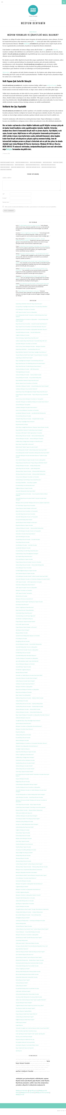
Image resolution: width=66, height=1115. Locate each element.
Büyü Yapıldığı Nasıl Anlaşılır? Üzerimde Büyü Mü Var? (29, 360)
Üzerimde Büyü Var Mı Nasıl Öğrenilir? (25, 616)
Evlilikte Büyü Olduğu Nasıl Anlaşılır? (25, 757)
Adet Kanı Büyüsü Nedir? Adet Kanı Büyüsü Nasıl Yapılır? (30, 951)
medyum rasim (5, 167)
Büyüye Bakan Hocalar (22, 633)
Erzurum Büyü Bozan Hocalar (23, 416)
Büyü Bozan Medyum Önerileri (24, 692)
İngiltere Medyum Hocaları (22, 335)
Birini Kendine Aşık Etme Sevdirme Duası (26, 1031)
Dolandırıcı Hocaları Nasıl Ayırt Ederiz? (25, 534)
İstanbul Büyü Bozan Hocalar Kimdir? (25, 763)
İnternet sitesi (6, 202)
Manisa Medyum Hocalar (22, 740)
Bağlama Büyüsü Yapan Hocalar (24, 488)
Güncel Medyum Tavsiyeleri (23, 404)
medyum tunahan (6, 169)
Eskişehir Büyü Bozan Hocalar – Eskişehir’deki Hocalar (30, 419)
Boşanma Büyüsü (20, 732)
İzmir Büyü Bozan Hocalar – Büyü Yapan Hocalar (28, 804)
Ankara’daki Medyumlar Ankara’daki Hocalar (27, 994)
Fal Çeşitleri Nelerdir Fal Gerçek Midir (25, 1042)
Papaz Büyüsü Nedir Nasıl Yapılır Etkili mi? (26, 1014)
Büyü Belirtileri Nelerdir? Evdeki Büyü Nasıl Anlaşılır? (29, 430)
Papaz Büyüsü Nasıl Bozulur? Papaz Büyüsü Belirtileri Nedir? (31, 463)
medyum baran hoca (22, 162)
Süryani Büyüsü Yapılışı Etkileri (24, 1011)
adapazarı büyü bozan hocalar (38, 1065)
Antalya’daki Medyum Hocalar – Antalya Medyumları (29, 912)
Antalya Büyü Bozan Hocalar (23, 855)
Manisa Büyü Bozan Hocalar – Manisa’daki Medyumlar (30, 436)
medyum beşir (47, 162)
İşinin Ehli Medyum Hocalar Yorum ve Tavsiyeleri (28, 531)
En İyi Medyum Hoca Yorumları (24, 568)
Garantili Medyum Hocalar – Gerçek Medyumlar (28, 332)
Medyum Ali (20, 1094)
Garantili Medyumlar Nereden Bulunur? (26, 655)
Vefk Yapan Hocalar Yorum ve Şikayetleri (26, 312)
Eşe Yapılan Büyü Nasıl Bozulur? (24, 556)
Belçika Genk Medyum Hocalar (24, 838)
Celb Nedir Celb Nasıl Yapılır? (23, 991)
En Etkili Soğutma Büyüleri (22, 892)
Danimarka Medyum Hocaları (23, 881)
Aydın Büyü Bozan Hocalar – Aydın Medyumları (28, 468)
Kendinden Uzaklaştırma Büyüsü (24, 618)
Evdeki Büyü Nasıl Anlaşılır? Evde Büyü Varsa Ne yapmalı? (34, 246)
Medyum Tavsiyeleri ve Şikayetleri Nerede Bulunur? (29, 884)
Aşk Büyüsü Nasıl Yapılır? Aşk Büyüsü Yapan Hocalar (29, 601)
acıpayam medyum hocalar (33, 1059)
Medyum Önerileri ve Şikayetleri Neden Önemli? (28, 895)
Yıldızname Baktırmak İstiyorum (24, 813)
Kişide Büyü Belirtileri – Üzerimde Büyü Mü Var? (28, 349)
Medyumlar (33, 32)
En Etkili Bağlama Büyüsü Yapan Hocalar (29, 225)
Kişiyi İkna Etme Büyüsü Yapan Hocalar (26, 752)
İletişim (9, 149)
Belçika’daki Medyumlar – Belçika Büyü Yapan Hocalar (30, 960)
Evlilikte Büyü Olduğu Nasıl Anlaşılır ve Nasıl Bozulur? (29, 441)
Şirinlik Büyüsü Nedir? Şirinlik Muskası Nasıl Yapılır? (29, 937)
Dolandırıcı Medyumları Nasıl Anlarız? (25, 585)
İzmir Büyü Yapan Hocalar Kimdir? (24, 771)
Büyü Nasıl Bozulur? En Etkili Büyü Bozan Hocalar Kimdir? (30, 363)
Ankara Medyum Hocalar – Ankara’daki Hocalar (28, 709)
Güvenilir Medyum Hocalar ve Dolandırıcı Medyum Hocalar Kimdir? (33, 579)
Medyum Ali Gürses (27, 1092)
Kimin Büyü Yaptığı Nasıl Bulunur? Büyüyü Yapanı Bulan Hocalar (32, 427)
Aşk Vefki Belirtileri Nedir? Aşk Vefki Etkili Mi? (27, 661)
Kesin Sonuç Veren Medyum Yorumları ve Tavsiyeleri (29, 399)
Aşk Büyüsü (19, 1051)
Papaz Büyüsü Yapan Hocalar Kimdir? (25, 621)
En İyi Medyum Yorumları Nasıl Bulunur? (26, 878)
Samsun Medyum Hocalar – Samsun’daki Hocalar (28, 375)
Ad (4, 194)
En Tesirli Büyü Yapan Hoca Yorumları (25, 505)
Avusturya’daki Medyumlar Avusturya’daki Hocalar (29, 997)
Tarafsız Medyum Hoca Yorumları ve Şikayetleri (28, 787)
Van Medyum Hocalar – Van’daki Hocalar (26, 545)
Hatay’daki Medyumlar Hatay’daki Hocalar (27, 977)
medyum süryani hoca (49, 167)
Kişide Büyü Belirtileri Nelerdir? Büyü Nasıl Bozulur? (29, 304)
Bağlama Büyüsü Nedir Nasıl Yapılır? (25, 1019)
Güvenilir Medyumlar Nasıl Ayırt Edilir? (25, 491)
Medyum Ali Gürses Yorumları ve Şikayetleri (27, 934)
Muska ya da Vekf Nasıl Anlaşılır (24, 1036)
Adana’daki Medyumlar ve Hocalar (25, 901)
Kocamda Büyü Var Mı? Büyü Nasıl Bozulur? (27, 551)
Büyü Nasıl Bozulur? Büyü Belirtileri (25, 610)
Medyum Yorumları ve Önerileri (24, 590)
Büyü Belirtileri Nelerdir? (22, 949)
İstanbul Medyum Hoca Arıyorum (24, 844)
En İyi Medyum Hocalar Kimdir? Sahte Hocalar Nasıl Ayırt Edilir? (32, 576)
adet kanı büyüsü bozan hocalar (38, 1069)
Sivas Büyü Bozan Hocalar (22, 542)
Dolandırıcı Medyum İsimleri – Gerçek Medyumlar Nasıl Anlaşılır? (32, 386)
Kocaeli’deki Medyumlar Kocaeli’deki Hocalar (27, 988)
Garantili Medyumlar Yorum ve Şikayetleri (26, 647)
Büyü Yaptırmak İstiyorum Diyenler (25, 1048)
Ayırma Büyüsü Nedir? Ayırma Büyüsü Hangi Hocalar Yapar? (31, 875)
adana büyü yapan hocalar (27, 1067)
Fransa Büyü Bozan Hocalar (23, 835)
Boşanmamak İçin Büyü (22, 424)
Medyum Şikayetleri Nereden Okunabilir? (26, 872)
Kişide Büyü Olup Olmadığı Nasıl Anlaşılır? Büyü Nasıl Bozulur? (32, 392)
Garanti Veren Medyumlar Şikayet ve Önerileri (28, 635)
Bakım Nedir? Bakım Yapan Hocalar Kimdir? (27, 447)
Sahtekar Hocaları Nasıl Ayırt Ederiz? (25, 684)
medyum (26, 44)
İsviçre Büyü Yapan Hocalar (23, 833)
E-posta (5, 198)
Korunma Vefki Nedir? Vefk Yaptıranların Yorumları (29, 433)
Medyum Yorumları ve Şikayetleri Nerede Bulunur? (29, 726)
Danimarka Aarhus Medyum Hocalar (25, 760)
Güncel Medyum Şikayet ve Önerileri (25, 664)
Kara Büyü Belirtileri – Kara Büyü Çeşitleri (26, 482)
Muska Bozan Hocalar (21, 596)
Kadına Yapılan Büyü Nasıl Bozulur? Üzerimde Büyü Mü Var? (31, 341)
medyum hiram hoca (7, 164)
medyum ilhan (37, 1067)
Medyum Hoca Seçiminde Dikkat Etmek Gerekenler (29, 869)
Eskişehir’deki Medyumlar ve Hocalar (25, 898)
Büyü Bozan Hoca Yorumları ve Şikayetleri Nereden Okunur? (31, 329)
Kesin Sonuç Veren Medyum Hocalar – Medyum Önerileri (30, 346)
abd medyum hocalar (45, 1059)
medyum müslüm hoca (48, 164)
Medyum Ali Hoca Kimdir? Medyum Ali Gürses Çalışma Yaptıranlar (33, 502)
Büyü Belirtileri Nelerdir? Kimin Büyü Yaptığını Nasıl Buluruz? (31, 352)
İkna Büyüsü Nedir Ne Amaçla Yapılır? (25, 1008)
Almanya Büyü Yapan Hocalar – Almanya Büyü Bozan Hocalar (32, 867)
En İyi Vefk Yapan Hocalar (22, 624)
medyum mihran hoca (33, 164)
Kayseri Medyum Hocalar (22, 779)
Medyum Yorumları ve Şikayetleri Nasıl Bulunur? (33, 34)
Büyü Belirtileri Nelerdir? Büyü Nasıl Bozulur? (27, 380)
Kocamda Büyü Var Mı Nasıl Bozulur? (25, 485)
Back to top (61, 1110)
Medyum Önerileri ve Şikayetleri (24, 686)
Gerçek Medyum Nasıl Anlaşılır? (24, 1002)
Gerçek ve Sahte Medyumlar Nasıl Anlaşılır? (27, 824)
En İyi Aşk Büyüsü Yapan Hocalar (24, 559)
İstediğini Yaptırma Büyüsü (23, 749)
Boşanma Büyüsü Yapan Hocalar (24, 525)
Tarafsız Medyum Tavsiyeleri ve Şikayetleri (27, 658)
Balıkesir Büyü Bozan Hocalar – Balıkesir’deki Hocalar (29, 698)
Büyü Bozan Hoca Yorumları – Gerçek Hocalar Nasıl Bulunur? (31, 324)
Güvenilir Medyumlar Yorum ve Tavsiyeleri (27, 517)
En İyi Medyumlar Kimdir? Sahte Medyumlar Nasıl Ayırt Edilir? (31, 450)
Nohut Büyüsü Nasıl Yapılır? (23, 980)
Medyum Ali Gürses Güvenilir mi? (24, 599)
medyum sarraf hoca (18, 167)
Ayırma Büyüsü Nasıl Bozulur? (23, 723)
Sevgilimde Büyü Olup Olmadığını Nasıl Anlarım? (28, 720)
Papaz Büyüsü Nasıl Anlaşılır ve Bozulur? (28, 291)
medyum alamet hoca (7, 162)
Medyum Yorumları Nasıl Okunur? (24, 729)
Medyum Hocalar (22, 1090)
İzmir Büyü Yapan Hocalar (22, 841)
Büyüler (55, 50)
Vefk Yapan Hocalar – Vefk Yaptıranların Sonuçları (29, 582)
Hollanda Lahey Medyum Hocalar (24, 821)
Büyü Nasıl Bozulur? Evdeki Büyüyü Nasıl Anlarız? (28, 366)
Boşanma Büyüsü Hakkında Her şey (25, 1039)
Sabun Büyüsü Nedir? (21, 985)
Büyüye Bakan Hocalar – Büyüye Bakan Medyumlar (29, 810)
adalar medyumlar (20, 1061)
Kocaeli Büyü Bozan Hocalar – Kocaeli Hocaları (28, 539)
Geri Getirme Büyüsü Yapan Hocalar (25, 573)
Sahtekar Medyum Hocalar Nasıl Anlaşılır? (26, 816)
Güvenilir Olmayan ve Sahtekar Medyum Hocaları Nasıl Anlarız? (32, 402)
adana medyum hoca (41, 1061)
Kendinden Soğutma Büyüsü (23, 669)
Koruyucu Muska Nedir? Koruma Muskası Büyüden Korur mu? (32, 946)
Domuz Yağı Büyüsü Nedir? (23, 968)
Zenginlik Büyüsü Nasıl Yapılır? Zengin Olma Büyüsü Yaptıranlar (32, 909)
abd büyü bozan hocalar (21, 1059)
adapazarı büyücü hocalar (24, 1069)
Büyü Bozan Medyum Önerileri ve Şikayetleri (27, 689)
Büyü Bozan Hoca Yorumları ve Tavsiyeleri (27, 511)
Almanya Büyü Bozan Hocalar (23, 861)
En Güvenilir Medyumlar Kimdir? (24, 519)
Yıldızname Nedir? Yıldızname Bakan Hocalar (27, 943)
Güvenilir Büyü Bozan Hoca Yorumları (25, 514)
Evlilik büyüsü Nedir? (21, 1022)
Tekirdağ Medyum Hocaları (23, 372)
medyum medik (19, 164)
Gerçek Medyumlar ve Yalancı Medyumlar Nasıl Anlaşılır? (30, 794)
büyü (44, 50)
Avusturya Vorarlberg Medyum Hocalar (26, 850)
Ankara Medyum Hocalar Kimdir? (24, 766)
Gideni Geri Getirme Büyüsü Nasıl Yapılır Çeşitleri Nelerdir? (31, 1000)
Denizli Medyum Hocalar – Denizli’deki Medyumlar (29, 644)
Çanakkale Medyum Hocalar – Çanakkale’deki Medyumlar (31, 413)
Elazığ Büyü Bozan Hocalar (23, 641)
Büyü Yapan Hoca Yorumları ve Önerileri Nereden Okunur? (31, 326)
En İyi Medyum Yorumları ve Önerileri (25, 309)
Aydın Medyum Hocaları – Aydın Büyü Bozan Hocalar (29, 797)
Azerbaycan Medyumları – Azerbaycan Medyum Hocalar (30, 920)
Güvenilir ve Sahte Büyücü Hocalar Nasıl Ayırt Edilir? (29, 675)
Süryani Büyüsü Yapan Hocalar (24, 926)
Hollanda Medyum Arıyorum (23, 718)
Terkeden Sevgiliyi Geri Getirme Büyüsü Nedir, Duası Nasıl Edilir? (32, 1028)
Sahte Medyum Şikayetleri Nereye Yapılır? (26, 784)
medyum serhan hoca (33, 167)
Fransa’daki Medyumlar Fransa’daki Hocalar (27, 966)
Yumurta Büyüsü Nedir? (22, 983)
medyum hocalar (51, 85)
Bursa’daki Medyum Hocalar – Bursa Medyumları (28, 915)
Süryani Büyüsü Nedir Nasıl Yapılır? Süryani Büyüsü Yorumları (32, 355)
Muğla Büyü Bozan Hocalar (23, 781)
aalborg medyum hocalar (30, 1061)
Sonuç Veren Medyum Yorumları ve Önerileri (27, 477)
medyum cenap (57, 162)
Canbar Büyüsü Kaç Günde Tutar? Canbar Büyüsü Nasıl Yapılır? (32, 929)
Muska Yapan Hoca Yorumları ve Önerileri (26, 383)
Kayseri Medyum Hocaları (22, 906)
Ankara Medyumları (21, 923)
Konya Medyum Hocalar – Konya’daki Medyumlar (28, 377)
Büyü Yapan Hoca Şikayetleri (23, 695)
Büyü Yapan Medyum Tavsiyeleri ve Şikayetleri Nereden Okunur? (33, 715)
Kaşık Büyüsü (19, 1025)
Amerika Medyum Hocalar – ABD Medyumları (27, 369)
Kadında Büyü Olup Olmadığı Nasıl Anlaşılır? (27, 553)
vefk (35, 41)
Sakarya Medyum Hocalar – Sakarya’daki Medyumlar (29, 528)
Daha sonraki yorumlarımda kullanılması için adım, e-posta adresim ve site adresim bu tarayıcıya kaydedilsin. (30, 207)
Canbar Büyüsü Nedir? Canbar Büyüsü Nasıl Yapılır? (29, 864)
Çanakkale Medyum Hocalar (23, 548)
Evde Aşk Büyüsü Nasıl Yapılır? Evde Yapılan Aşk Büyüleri (30, 1034)
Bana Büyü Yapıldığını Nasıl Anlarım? (25, 421)
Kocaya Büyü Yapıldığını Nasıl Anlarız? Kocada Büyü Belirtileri (31, 306)
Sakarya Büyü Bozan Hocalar (23, 735)
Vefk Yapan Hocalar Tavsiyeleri (24, 593)
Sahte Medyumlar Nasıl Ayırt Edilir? (25, 827)
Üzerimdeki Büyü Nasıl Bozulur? (24, 613)
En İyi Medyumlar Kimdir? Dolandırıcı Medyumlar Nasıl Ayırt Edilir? (32, 452)
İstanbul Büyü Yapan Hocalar (23, 847)
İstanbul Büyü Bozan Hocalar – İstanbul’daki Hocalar (29, 706)
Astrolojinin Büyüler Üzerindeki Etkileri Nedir (27, 1045)
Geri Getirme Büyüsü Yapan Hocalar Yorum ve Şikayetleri (30, 460)
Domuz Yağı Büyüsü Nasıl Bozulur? (30, 233)
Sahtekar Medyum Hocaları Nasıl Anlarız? (26, 407)
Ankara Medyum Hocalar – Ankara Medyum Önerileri (29, 438)
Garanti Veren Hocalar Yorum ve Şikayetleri (27, 650)
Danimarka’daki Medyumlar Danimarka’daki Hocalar (29, 963)
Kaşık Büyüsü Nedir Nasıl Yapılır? (24, 358)
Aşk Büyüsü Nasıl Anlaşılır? (22, 630)
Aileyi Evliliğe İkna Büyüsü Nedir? (24, 852)
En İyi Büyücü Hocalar (21, 638)
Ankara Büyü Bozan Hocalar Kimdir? (25, 768)
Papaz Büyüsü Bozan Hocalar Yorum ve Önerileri (28, 562)
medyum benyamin (35, 162)
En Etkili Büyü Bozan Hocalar (23, 652)
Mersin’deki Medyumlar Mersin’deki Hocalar (27, 974)
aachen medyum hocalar (24, 1071)
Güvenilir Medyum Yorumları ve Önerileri (26, 343)
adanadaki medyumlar (26, 1065)
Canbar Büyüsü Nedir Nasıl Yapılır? (25, 1017)
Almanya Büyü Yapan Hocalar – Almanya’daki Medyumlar (30, 471)
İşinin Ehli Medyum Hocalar (23, 536)
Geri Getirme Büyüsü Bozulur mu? (24, 954)
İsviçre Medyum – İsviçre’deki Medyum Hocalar (28, 932)
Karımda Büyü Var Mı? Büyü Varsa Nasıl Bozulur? (28, 480)
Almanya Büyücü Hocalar (22, 858)
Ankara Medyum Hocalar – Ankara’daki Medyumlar (29, 712)
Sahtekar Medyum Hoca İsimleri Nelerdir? (26, 389)
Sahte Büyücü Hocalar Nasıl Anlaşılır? (25, 681)
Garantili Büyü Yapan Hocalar (23, 667)
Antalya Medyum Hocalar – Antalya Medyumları (28, 465)
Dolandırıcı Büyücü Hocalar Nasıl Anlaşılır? (26, 678)
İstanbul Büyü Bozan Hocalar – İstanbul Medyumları (29, 703)
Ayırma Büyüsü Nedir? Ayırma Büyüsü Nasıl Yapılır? (29, 957)
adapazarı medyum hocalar (40, 1071)
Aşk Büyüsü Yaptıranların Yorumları (25, 903)
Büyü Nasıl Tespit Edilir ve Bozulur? (25, 444)
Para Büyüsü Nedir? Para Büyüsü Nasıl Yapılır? (28, 818)
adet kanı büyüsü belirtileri (36, 1063)
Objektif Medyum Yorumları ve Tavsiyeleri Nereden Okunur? (31, 743)
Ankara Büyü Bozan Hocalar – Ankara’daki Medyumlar (30, 565)
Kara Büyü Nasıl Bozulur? (22, 604)
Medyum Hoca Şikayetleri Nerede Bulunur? (27, 746)
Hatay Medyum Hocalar (22, 701)
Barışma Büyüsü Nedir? (22, 672)
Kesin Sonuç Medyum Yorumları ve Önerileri (27, 410)
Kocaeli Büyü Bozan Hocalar (23, 737)
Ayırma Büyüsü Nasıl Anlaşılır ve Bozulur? (26, 522)
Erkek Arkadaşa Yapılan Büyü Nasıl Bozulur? (27, 338)
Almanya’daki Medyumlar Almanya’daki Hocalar (28, 971)
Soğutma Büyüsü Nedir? (22, 886)
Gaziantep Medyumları (22, 940)
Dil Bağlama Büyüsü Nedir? (23, 917)
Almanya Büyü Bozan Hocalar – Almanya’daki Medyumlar (30, 474)
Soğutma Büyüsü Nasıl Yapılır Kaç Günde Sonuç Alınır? (30, 1005)
